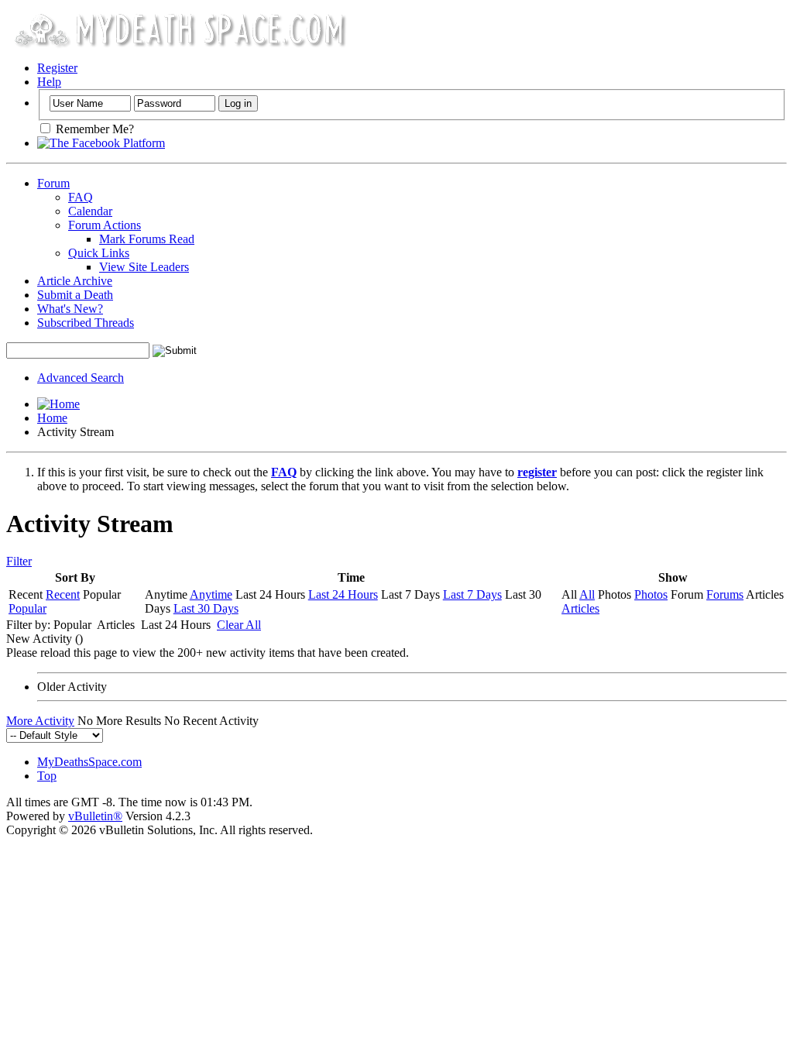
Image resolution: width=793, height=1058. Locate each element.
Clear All (239, 624)
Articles (580, 608)
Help (49, 81)
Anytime (211, 594)
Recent (63, 594)
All (587, 594)
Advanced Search (80, 377)
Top (47, 775)
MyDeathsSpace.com (89, 761)
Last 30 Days (206, 608)
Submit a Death (75, 294)
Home (52, 417)
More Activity (40, 720)
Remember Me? (93, 129)
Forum (53, 183)
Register (57, 67)
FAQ (80, 197)
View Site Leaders (144, 266)
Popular (27, 608)
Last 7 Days (472, 594)
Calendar (90, 211)
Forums (724, 594)
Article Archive (74, 280)
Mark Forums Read (146, 239)
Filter (19, 561)
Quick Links (98, 252)
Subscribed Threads (85, 322)
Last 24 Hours (343, 594)
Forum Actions (104, 225)
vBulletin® (95, 816)
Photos (651, 594)
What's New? (70, 308)
